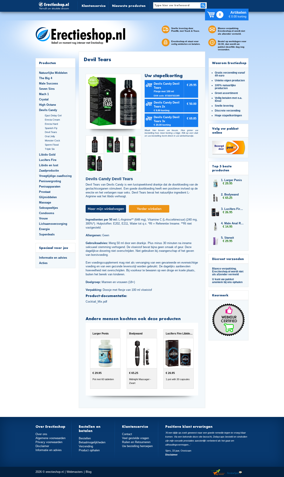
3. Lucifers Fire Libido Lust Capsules (232, 209)
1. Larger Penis (231, 180)
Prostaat (44, 192)
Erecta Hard (51, 124)
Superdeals (47, 234)
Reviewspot (234, 472)
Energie (44, 229)
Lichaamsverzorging (53, 223)
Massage (45, 202)
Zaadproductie (49, 170)
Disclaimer (42, 446)
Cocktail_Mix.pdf (96, 301)
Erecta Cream (52, 119)
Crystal (44, 99)
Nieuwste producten (129, 6)
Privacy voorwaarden (49, 442)
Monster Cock (52, 140)
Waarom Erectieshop (229, 63)
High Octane (47, 104)
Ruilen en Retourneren (136, 442)
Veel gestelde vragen (135, 438)
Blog (88, 471)
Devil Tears (51, 132)
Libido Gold (47, 154)
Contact (127, 434)
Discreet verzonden (228, 259)
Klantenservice (94, 6)
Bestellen (85, 438)
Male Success (48, 83)
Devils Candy (48, 110)
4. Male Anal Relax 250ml (232, 223)
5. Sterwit (227, 237)
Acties (43, 263)
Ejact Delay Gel (53, 115)
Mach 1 (44, 94)
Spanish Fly (51, 128)
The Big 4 (45, 78)
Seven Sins (47, 88)
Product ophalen (89, 450)
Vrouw (43, 218)
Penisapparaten (49, 186)
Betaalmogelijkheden (92, 442)
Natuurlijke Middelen (53, 72)
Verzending (86, 446)
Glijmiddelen (48, 197)
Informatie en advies (53, 257)
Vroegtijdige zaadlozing (55, 176)
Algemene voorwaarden (50, 438)
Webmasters (75, 471)
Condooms (46, 213)
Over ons (41, 434)
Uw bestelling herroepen (137, 446)
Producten (47, 63)
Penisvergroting (50, 181)
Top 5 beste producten (222, 168)
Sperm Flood (52, 144)
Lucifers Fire (47, 160)
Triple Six (50, 149)
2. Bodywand (230, 194)
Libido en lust (48, 165)
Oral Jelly (50, 136)
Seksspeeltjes (48, 207)
